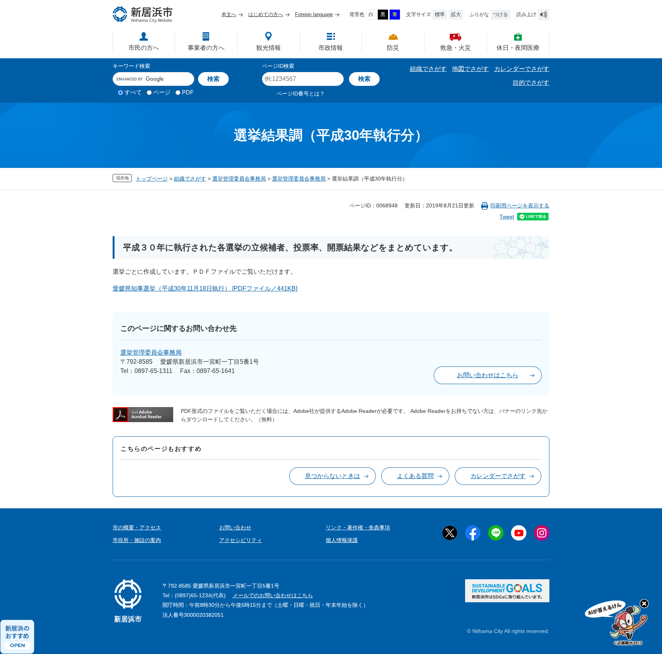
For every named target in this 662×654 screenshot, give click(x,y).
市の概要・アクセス (137, 527)
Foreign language (314, 14)
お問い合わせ (235, 527)
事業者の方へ (206, 47)
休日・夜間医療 (517, 47)
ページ (161, 92)
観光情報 (268, 47)
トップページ (152, 179)
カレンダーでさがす (521, 69)
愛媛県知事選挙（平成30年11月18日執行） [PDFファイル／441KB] (205, 288)
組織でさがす (428, 69)
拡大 (456, 14)
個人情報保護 (342, 540)
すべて (133, 92)
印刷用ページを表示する (519, 205)
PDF (187, 92)
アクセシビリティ (240, 540)
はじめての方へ (265, 14)
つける (500, 14)
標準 (440, 14)
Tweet (507, 217)
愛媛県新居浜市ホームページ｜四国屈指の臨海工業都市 (143, 14)
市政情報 (330, 47)
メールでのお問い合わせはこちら (273, 595)
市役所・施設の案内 (137, 540)
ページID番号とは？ (301, 93)
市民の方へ (143, 47)
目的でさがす (531, 82)
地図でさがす (470, 69)
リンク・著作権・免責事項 (358, 527)
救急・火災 (455, 47)
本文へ (228, 14)
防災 (393, 47)
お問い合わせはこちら (487, 375)
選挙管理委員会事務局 (239, 179)
